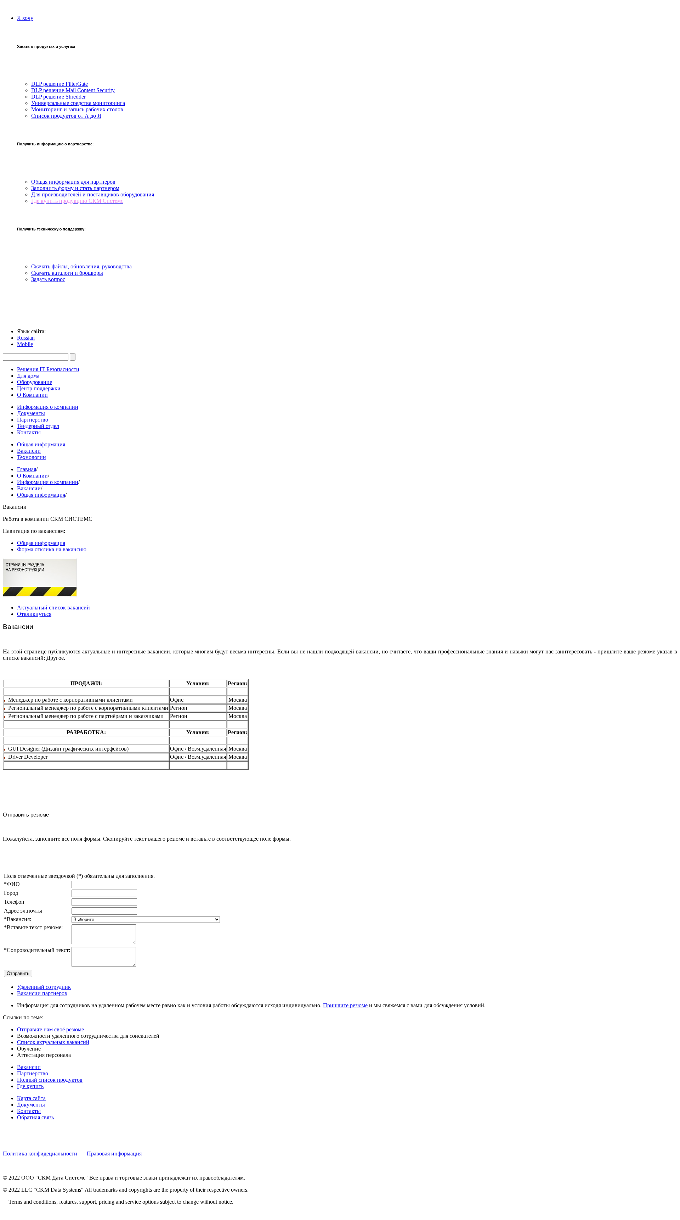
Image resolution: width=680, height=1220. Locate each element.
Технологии (31, 457)
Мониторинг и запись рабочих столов (77, 109)
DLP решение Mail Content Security (73, 90)
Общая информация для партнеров (73, 182)
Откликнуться (34, 614)
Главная (26, 469)
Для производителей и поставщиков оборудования (92, 194)
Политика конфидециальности (40, 1154)
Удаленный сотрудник (44, 987)
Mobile (25, 344)
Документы (31, 413)
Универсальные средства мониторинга (78, 103)
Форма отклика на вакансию (51, 549)
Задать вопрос (48, 279)
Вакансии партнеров (42, 993)
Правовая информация (114, 1154)
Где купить (30, 1086)
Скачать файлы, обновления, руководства (81, 266)
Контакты (29, 432)
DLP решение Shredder (58, 97)
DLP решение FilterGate (59, 84)
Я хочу (25, 18)
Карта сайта (31, 1098)
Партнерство (32, 420)
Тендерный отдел (38, 426)
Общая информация (41, 444)
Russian (26, 338)
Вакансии (29, 451)
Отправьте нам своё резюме (50, 1029)
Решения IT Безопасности (48, 369)
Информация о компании (47, 407)
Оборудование (34, 382)
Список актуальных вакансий (53, 1042)
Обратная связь (35, 1117)
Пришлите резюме (345, 1005)
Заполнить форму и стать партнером (75, 188)
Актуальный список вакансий (53, 608)
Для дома (28, 376)
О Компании (32, 395)
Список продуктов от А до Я (66, 116)
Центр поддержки (39, 388)
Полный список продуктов (50, 1080)
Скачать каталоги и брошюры (67, 273)
